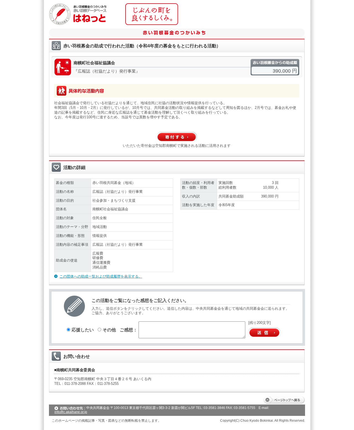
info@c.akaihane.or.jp (70, 412)
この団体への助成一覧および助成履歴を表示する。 (100, 276)
